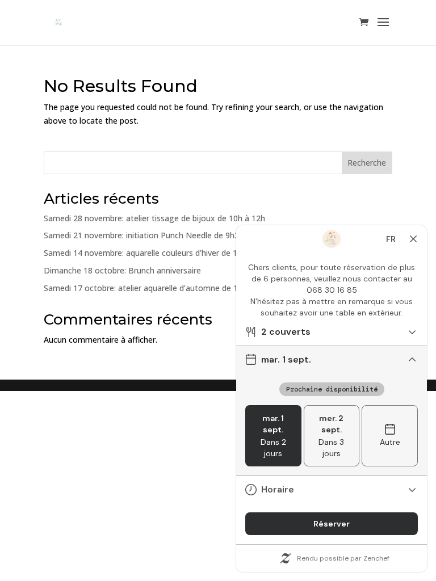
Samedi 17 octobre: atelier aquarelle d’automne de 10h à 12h (157, 288)
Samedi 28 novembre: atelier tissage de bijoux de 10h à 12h (154, 218)
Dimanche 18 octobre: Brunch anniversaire (122, 270)
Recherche (366, 162)
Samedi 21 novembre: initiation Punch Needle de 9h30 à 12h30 (159, 235)
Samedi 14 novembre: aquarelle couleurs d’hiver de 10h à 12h (156, 252)
